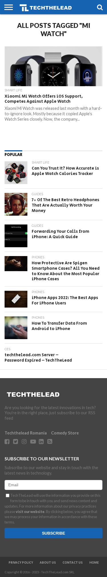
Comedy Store (65, 432)
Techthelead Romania (26, 432)
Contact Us (72, 562)
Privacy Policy (21, 562)
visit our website (30, 511)
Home (94, 562)
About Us (48, 562)
